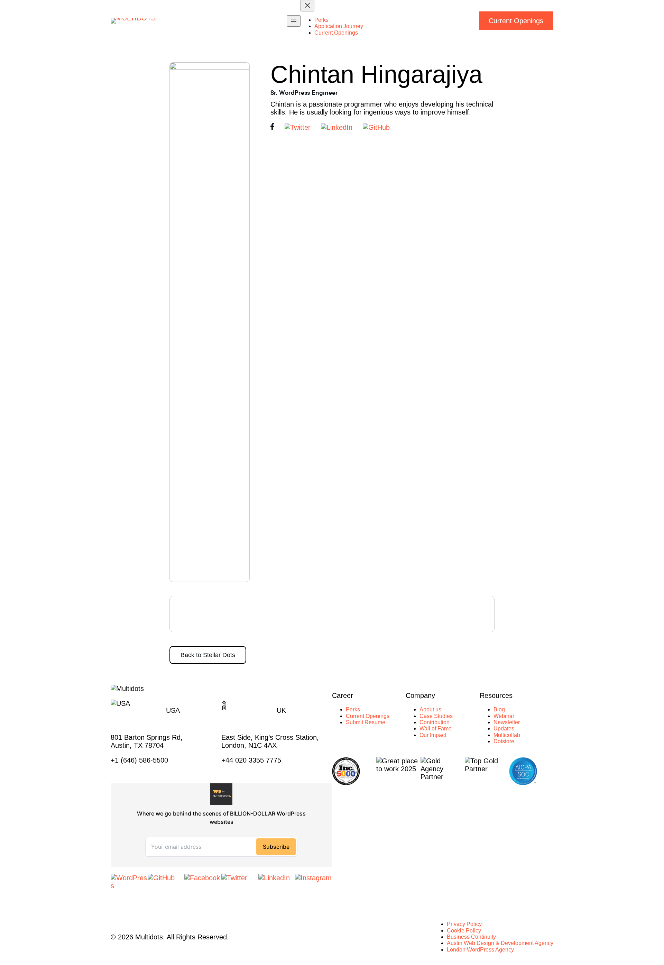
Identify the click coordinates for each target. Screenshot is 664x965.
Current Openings (516, 21)
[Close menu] (307, 5)
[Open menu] (294, 21)
